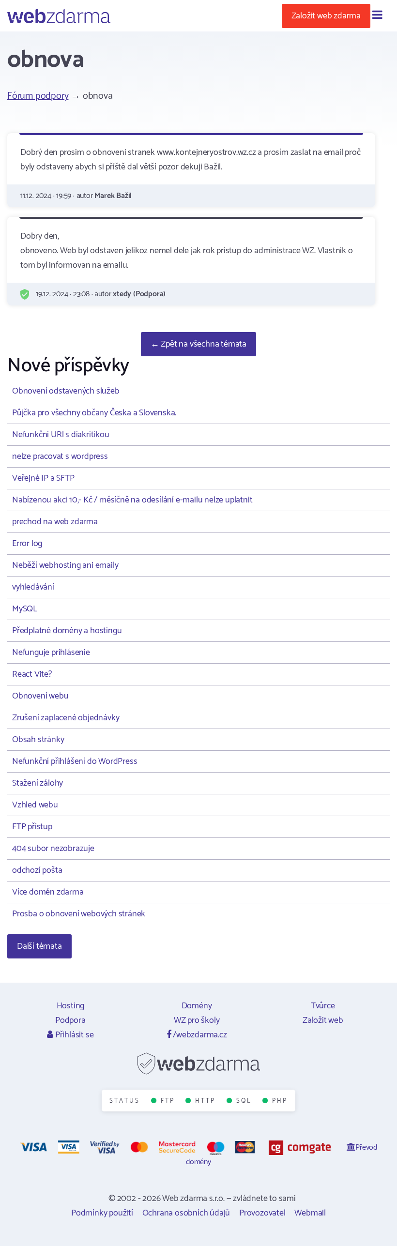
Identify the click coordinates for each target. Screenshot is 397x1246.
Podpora (70, 1020)
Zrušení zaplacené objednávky (65, 718)
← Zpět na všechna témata (198, 344)
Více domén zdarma (48, 892)
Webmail (310, 1213)
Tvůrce (323, 1006)
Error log (27, 543)
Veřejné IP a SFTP (43, 478)
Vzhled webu (35, 805)
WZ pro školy (197, 1020)
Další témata (39, 946)
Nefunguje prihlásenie (51, 652)
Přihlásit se (73, 1035)
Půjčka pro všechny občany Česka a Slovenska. (94, 413)
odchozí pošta (37, 870)
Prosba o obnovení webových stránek (78, 914)
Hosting (71, 1006)
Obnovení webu (40, 696)
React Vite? (32, 674)
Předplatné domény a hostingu (67, 630)
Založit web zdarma (326, 16)
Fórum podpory (37, 96)
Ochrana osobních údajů (186, 1213)
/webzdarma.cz (199, 1035)
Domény (197, 1006)
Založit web (323, 1020)
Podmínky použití (102, 1213)
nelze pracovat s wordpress (60, 456)
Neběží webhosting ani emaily (65, 565)
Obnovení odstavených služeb (66, 391)
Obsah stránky (38, 739)
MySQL (24, 609)
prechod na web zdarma (55, 522)
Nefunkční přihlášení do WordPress (74, 761)
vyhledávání (33, 587)
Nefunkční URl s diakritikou (60, 434)
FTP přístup (32, 827)
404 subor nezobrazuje (53, 848)
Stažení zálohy (37, 783)
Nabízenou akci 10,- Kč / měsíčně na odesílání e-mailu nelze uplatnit (132, 500)
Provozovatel (262, 1213)
